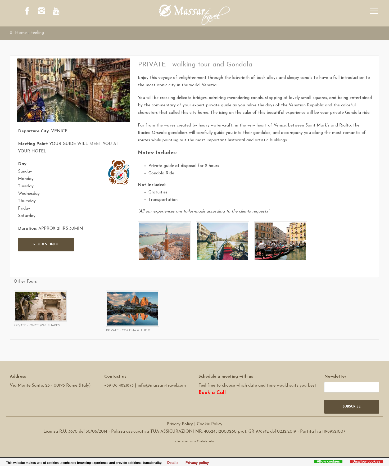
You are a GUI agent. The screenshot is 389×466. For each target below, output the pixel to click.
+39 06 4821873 (119, 385)
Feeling (37, 33)
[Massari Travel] (194, 14)
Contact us (115, 376)
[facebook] (27, 12)
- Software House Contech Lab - (194, 441)
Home (21, 33)
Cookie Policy (209, 424)
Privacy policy (195, 463)
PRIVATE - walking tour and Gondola (195, 64)
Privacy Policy (180, 424)
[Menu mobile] (374, 12)
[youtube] (56, 12)
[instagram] (41, 12)
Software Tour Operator (194, 448)
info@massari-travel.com (162, 385)
